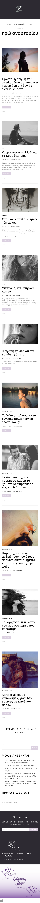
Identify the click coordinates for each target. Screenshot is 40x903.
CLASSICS (5, 411)
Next (23, 732)
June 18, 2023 (5, 708)
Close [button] (2, 899)
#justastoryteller (7, 854)
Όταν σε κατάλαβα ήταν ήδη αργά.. (19, 220)
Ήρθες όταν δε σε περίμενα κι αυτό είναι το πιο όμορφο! (21, 770)
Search (4, 744)
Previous (12, 729)
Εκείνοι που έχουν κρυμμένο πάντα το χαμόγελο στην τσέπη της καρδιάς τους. (17, 482)
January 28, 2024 (6, 570)
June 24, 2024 (6, 93)
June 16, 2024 (5, 159)
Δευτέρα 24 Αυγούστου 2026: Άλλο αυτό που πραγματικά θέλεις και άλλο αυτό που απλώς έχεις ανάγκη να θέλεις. (20, 776)
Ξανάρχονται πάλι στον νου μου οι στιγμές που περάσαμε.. (18, 625)
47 (16, 732)
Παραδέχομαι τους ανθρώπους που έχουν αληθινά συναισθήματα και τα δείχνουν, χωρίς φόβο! (18, 559)
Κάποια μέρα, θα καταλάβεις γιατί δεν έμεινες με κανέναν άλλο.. (17, 700)
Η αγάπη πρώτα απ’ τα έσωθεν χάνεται (18, 352)
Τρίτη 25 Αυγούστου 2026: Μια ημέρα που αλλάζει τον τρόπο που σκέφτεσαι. (19, 761)
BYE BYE (4, 215)
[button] (37, 9)
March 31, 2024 (6, 358)
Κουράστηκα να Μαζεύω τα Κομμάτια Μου (19, 154)
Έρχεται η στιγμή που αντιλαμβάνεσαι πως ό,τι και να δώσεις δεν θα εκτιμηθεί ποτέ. (20, 84)
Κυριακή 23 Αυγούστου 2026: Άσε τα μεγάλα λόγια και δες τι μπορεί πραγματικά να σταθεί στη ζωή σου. (20, 783)
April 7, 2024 (5, 295)
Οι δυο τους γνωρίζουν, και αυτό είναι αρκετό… (21, 765)
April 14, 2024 (5, 226)
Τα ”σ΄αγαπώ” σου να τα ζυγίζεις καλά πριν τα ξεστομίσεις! (19, 419)
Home (9, 24)
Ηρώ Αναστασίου (16, 93)
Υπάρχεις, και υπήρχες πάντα (18, 289)
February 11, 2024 (6, 426)
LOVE (3, 75)
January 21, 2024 (6, 632)
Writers (28, 854)
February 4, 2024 (6, 491)
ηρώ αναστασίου (19, 24)
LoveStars (19, 854)
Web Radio (8, 856)
